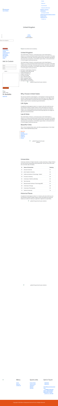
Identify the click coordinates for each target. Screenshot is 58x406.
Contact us (43, 19)
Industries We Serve (45, 7)
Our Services (44, 5)
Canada (4, 51)
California (23, 136)
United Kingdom (6, 52)
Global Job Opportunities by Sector (47, 14)
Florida (22, 138)
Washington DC (24, 134)
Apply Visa (5, 96)
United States (5, 50)
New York (23, 131)
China (4, 58)
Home (42, 1)
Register (31, 386)
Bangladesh (5, 48)
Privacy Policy (43, 16)
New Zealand (5, 55)
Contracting (43, 11)
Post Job (31, 388)
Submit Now (5, 88)
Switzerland (5, 54)
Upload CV (32, 385)
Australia (4, 56)
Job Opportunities (45, 12)
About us (43, 3)
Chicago (22, 132)
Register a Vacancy (44, 9)
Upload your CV (43, 17)
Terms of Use (33, 384)
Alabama (23, 135)
